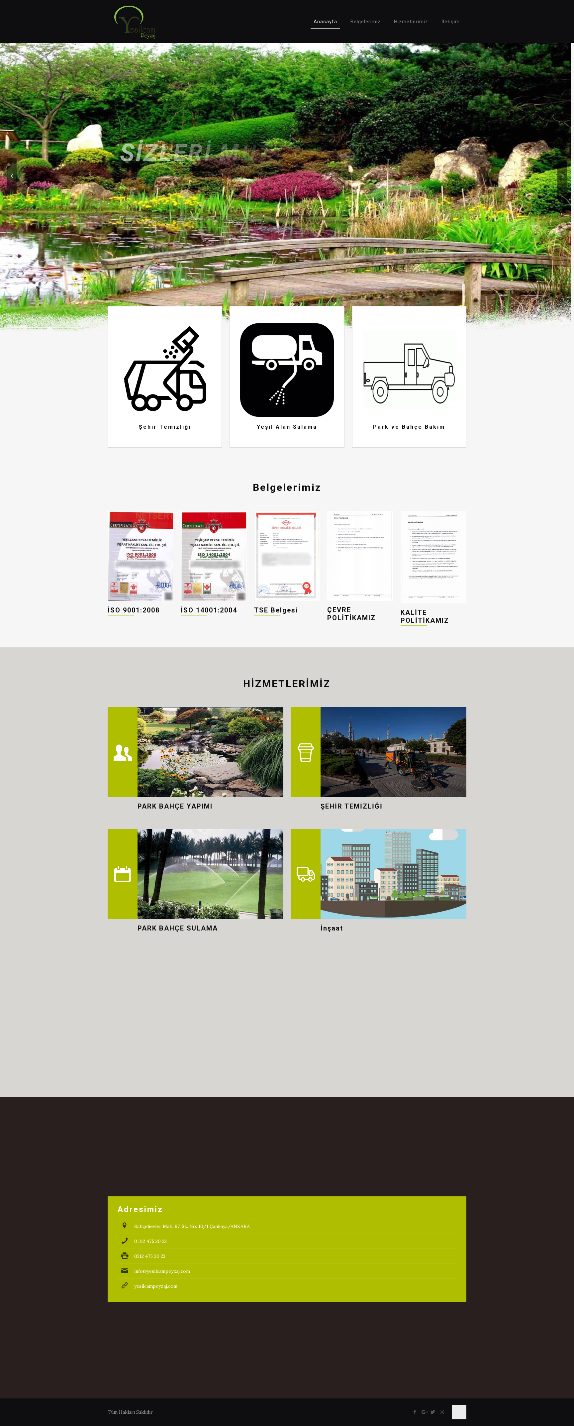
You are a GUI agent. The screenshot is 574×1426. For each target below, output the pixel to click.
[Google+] (424, 1412)
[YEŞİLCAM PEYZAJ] (134, 21)
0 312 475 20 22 (150, 1241)
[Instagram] (441, 1412)
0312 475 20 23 (149, 1256)
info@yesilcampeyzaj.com (162, 1271)
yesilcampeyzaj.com (155, 1286)
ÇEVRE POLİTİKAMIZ (351, 614)
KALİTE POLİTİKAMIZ (425, 616)
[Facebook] (415, 1412)
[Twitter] (433, 1412)
